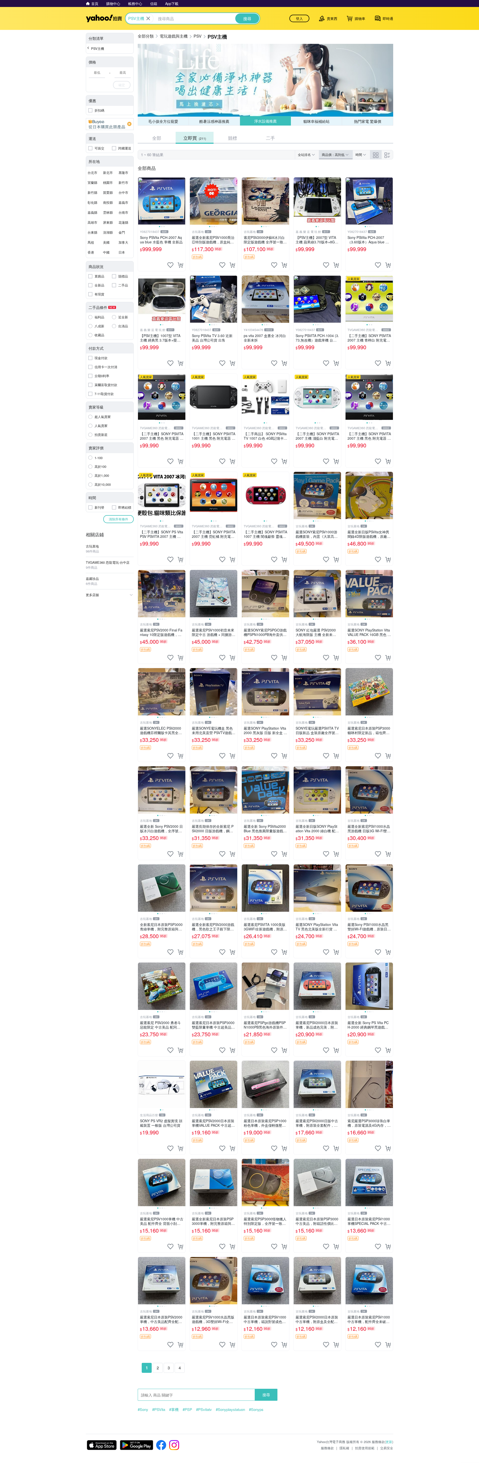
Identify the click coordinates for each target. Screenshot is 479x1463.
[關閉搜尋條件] (148, 18)
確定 (122, 84)
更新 (389, 1441)
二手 (270, 138)
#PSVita (158, 1409)
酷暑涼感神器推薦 (214, 121)
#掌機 (174, 1409)
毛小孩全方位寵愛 (163, 121)
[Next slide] (182, 201)
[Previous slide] (141, 201)
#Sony (143, 1409)
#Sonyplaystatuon (230, 1409)
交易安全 (386, 1448)
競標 (232, 138)
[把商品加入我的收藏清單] (170, 265)
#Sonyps (256, 1409)
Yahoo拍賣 (104, 18)
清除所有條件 (118, 519)
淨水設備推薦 (265, 121)
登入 (299, 18)
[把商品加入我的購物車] (180, 265)
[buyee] (110, 124)
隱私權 (344, 1448)
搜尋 (266, 1394)
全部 (156, 138)
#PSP (187, 1409)
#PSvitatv (204, 1409)
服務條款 (327, 1448)
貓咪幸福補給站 (316, 121)
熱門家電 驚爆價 (367, 121)
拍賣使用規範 (364, 1448)
